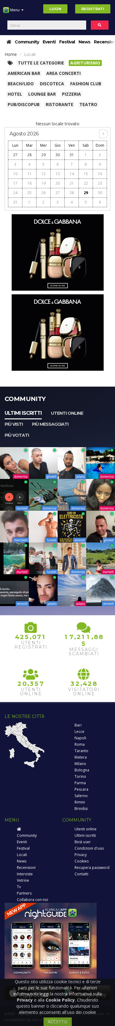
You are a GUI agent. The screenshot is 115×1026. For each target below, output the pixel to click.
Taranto (81, 750)
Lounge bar (42, 94)
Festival (67, 42)
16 (100, 173)
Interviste (25, 874)
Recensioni (26, 867)
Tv (19, 886)
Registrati (92, 9)
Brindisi (81, 808)
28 (29, 154)
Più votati (17, 435)
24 (15, 192)
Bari (78, 725)
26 (43, 192)
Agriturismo (85, 63)
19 (43, 183)
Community (27, 42)
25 (29, 192)
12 (43, 173)
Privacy (81, 854)
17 (15, 183)
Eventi (49, 42)
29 (43, 154)
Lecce (79, 731)
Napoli (80, 738)
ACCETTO (57, 1021)
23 (100, 183)
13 (58, 173)
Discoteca (52, 83)
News (84, 42)
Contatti (81, 874)
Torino (80, 776)
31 (72, 154)
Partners (24, 893)
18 (29, 183)
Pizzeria (71, 94)
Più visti (14, 424)
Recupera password (92, 867)
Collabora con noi (32, 899)
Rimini (80, 802)
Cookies (82, 861)
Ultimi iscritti (23, 413)
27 (15, 154)
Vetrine (23, 880)
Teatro (88, 104)
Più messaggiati (50, 424)
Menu (15, 10)
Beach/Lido (21, 83)
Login (55, 9)
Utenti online (67, 413)
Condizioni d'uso (89, 848)
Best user (83, 841)
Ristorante (59, 104)
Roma (80, 744)
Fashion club (85, 83)
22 (86, 183)
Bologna (82, 770)
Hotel (15, 94)
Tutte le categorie (41, 63)
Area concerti (63, 73)
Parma (80, 782)
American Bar (24, 73)
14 (72, 173)
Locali (22, 854)
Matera (81, 757)
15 (86, 173)
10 (15, 173)
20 (58, 183)
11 (29, 173)
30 (58, 154)
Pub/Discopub (24, 104)
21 (72, 183)
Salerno (81, 795)
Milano (80, 763)
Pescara (81, 789)
